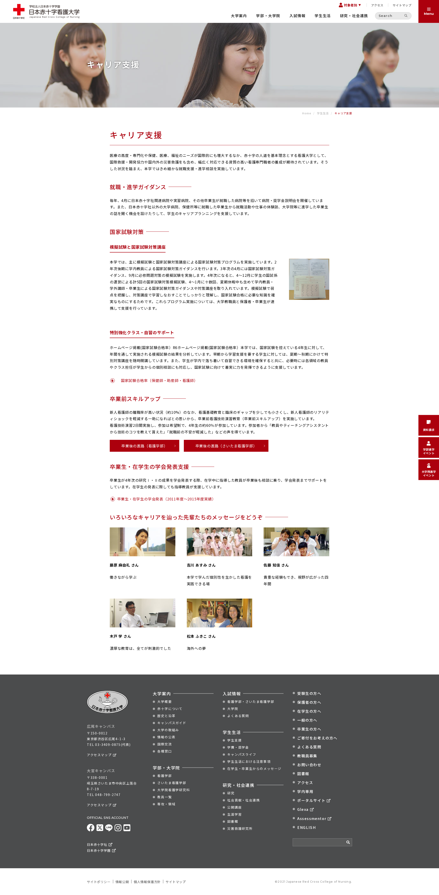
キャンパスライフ (241, 754)
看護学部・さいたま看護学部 (250, 701)
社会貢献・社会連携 (243, 800)
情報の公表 (166, 737)
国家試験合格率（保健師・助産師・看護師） (157, 380)
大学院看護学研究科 (173, 789)
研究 (231, 793)
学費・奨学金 (238, 747)
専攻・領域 (166, 804)
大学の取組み (168, 730)
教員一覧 (164, 797)
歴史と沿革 (166, 715)
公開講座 (234, 807)
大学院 (232, 708)
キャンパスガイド (171, 722)
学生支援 (234, 740)
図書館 (232, 821)
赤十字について (170, 708)
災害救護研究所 (240, 828)
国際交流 (164, 744)
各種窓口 (164, 751)
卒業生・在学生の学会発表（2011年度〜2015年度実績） (166, 499)
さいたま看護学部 (171, 782)
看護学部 (164, 775)
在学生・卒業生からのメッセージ (254, 768)
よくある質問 (238, 715)
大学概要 (164, 701)
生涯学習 (234, 814)
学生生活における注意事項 (249, 761)
